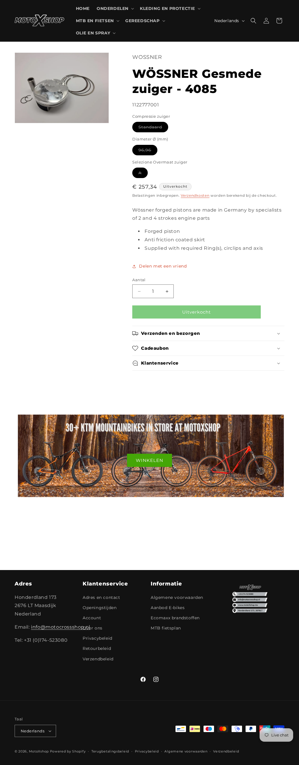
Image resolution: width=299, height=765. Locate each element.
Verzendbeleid (98, 659)
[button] (114, 8)
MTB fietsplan (166, 628)
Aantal (138, 279)
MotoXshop (39, 751)
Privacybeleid (97, 638)
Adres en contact (101, 597)
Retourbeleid (97, 648)
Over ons (92, 628)
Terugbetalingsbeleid (110, 751)
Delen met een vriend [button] (163, 266)
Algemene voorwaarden (177, 597)
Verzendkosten (195, 195)
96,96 (147, 151)
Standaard (153, 128)
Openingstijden (100, 607)
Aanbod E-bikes (168, 607)
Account (92, 617)
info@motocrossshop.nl (60, 627)
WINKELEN (149, 460)
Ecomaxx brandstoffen (175, 617)
